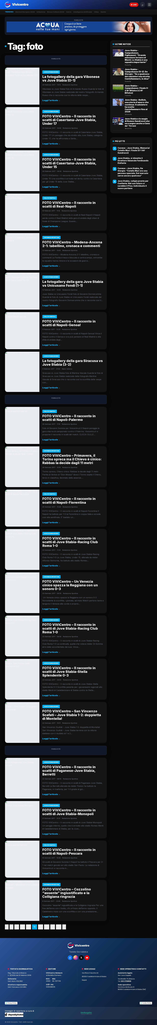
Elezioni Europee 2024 (25, 12)
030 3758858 (126, 981)
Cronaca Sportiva (51, 237)
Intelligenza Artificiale (82, 12)
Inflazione (41, 12)
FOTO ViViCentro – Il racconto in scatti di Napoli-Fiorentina (69, 500)
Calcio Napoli (49, 198)
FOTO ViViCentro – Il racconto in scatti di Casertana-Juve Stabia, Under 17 (69, 120)
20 (47, 927)
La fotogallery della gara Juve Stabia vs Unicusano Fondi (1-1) (72, 283)
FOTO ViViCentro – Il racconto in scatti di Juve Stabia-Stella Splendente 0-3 (69, 671)
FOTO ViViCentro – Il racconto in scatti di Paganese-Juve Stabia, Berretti (69, 770)
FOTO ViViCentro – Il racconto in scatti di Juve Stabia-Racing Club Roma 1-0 (70, 542)
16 (22, 927)
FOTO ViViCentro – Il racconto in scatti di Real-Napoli (69, 204)
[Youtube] (87, 957)
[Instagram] (75, 957)
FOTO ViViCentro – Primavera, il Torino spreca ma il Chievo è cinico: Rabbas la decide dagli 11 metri (72, 459)
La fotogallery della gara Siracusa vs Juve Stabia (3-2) (72, 363)
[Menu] (149, 4)
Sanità (103, 12)
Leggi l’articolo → (51, 100)
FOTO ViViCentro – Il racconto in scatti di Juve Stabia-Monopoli (69, 812)
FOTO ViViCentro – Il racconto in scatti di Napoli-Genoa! (69, 323)
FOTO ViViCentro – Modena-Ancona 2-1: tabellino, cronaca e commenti (72, 244)
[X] (81, 957)
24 (58, 927)
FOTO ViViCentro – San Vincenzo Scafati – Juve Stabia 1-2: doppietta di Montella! (71, 715)
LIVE (135, 5)
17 (28, 927)
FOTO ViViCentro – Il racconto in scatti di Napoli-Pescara (69, 851)
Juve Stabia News (51, 72)
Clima (96, 12)
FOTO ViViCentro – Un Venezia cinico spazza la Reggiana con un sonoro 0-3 (70, 585)
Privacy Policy (11, 1003)
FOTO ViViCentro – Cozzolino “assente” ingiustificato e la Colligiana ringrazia (66, 893)
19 (40, 927)
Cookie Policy (146, 1003)
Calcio (68, 12)
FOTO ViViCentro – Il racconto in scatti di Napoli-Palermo (69, 418)
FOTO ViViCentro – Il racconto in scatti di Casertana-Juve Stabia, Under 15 (69, 163)
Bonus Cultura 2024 (55, 12)
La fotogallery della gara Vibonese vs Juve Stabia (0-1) (71, 78)
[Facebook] (70, 957)
